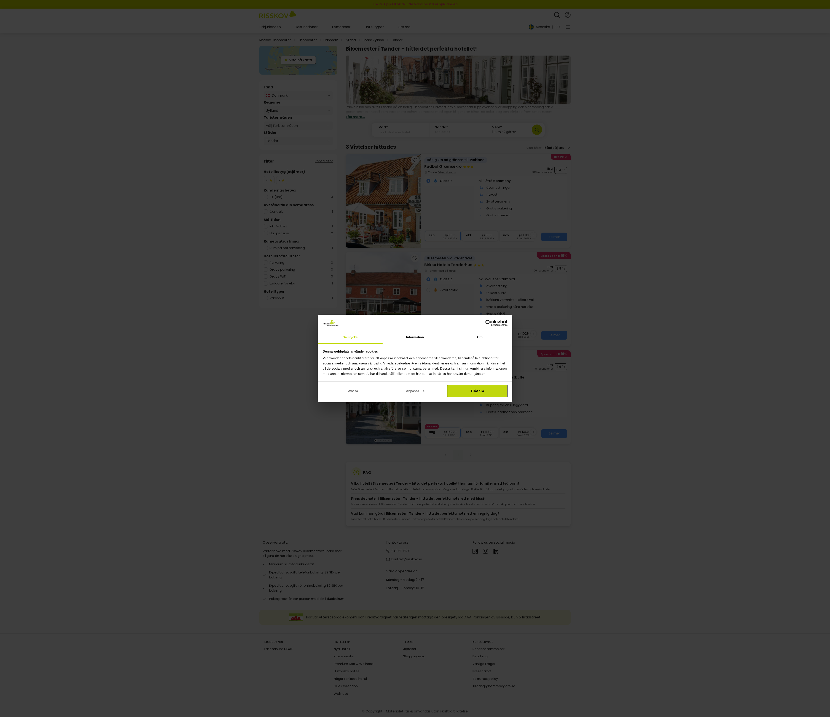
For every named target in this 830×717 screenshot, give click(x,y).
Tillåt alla (477, 391)
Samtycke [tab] (350, 337)
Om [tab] (479, 337)
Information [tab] (415, 337)
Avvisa (353, 391)
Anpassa (412, 391)
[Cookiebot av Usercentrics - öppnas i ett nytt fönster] (489, 323)
